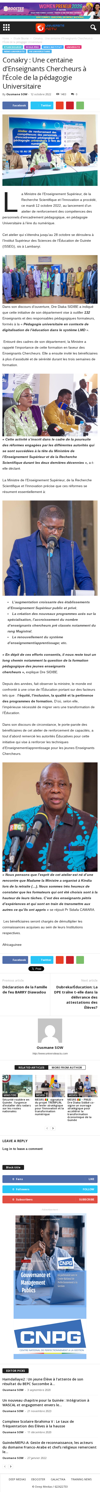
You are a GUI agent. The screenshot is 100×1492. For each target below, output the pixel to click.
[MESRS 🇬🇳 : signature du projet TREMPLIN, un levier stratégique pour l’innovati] (50, 1086)
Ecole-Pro (32, 47)
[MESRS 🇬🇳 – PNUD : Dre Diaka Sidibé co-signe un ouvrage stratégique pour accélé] (82, 1086)
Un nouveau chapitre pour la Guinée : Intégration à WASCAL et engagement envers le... (45, 1402)
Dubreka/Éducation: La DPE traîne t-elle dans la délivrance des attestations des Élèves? (76, 997)
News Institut (52, 47)
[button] (92, 27)
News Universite (14, 51)
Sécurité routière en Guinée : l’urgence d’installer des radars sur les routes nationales (16, 1105)
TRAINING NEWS (81, 1479)
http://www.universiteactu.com (50, 1053)
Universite (73, 47)
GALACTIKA (58, 1479)
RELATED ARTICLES (31, 1067)
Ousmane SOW (16, 94)
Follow (88, 1189)
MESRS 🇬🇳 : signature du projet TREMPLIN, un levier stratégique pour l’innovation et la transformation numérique (49, 1107)
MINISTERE (10, 1095)
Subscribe (86, 1199)
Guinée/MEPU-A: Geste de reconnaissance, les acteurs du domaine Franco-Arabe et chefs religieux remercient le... (49, 1447)
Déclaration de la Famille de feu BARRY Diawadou (24, 989)
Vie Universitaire (39, 51)
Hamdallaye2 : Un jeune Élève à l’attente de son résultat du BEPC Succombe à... (42, 1381)
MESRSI (40, 1095)
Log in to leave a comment (22, 1149)
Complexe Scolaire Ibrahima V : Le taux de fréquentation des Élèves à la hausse (38, 1423)
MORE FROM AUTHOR (67, 1067)
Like (91, 1179)
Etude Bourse (12, 47)
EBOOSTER (38, 1479)
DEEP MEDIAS (17, 1479)
